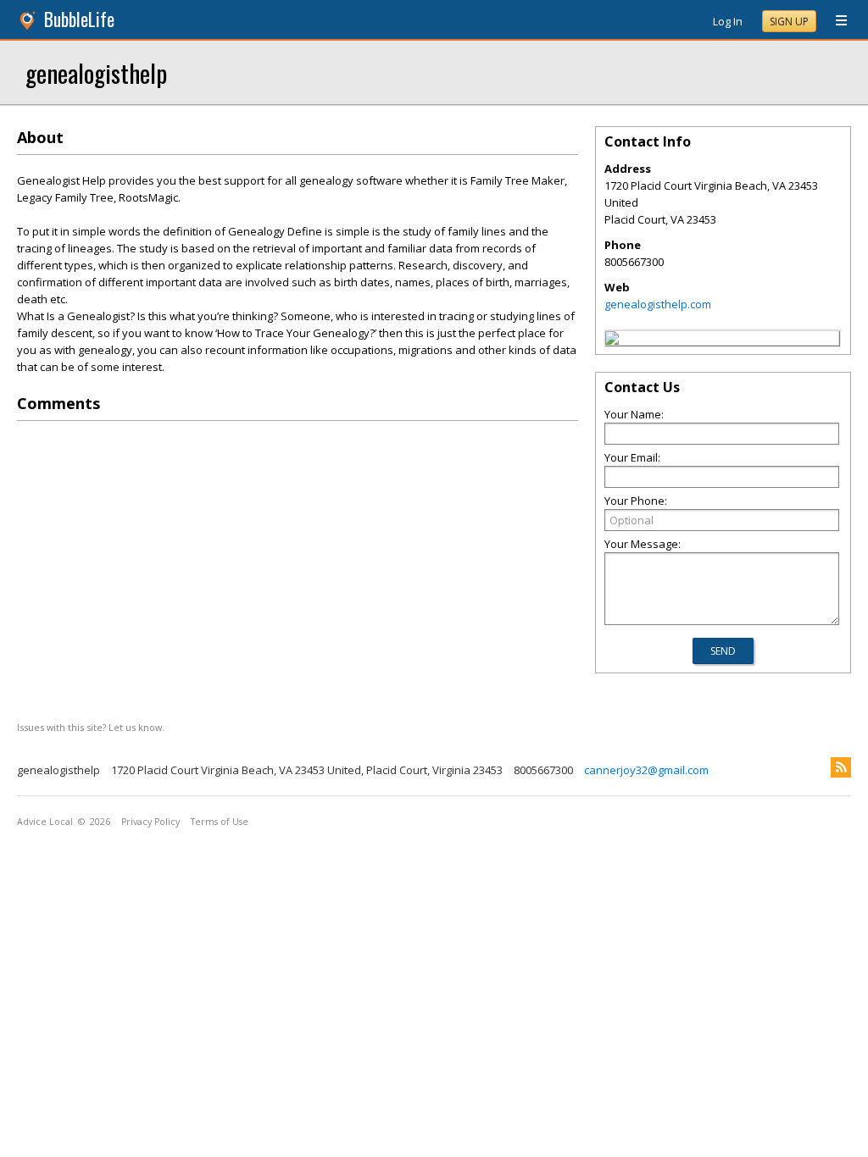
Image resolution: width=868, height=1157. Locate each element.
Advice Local (45, 822)
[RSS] (841, 767)
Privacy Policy (150, 822)
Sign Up (789, 21)
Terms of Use (219, 822)
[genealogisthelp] (612, 340)
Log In (728, 21)
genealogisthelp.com (657, 304)
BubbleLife (79, 19)
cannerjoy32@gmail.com (646, 770)
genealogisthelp (96, 72)
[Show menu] (835, 21)
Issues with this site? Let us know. (90, 727)
